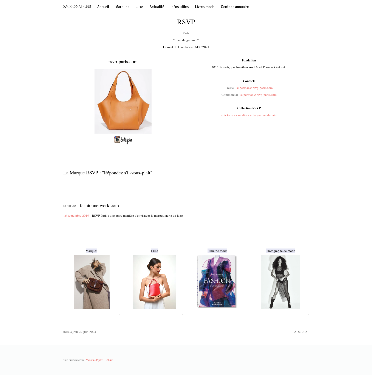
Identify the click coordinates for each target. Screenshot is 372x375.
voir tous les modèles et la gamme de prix (249, 115)
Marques (122, 6)
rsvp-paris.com (123, 61)
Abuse (109, 359)
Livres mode (204, 6)
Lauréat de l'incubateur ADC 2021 (186, 47)
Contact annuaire (235, 6)
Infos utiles (180, 6)
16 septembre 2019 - (123, 215)
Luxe (139, 6)
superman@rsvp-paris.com (255, 87)
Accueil (103, 6)
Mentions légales (94, 359)
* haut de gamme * (186, 40)
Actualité (157, 6)
